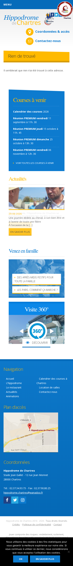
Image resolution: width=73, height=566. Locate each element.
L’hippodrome (14, 383)
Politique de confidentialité (36, 524)
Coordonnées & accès (52, 31)
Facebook (7, 500)
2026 (31, 111)
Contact (58, 524)
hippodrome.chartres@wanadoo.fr (23, 492)
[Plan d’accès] (31, 432)
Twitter (14, 500)
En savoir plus (20, 232)
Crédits (16, 524)
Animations (12, 396)
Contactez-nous (48, 41)
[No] (68, 552)
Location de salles (49, 387)
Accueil (10, 378)
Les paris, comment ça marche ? (37, 290)
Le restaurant (13, 387)
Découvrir (39, 343)
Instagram (22, 500)
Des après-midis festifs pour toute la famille (34, 279)
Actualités (11, 392)
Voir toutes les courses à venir (35, 163)
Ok (20, 559)
